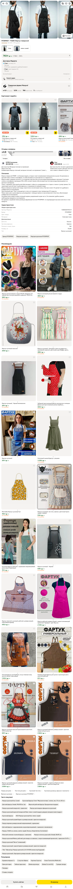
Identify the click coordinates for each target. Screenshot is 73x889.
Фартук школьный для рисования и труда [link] (50, 293)
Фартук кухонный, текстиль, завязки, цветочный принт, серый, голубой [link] (53, 512)
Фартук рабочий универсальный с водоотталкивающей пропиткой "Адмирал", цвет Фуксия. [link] (54, 622)
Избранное (36, 886)
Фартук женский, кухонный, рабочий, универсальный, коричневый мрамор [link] (17, 621)
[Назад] (3, 3)
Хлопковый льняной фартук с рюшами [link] (49, 458)
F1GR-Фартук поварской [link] (9, 138)
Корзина (51, 886)
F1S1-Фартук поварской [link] (37, 138)
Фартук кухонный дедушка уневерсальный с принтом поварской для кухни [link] (17, 783)
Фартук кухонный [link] (7, 458)
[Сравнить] (63, 3)
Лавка (22, 886)
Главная (7, 886)
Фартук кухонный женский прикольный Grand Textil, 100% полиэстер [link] (17, 730)
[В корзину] (27, 133)
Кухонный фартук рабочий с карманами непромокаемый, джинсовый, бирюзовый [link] (18, 567)
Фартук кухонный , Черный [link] (45, 566)
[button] (22, 48)
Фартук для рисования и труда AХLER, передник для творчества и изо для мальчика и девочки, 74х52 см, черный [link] (17, 294)
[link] (11, 800)
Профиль (65, 886)
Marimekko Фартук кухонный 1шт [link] (11, 511)
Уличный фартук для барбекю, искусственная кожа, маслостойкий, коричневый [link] (17, 675)
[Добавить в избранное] (66, 3)
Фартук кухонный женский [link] (10, 348)
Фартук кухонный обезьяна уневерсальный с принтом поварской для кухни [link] (53, 730)
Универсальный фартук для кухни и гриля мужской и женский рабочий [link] (53, 675)
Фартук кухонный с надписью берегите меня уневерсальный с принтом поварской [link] (51, 783)
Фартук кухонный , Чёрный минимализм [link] (13, 403)
